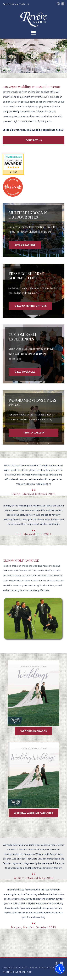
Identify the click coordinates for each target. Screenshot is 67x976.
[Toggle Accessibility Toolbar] (59, 968)
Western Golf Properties (17, 972)
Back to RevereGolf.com (16, 4)
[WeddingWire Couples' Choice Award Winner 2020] (13, 174)
